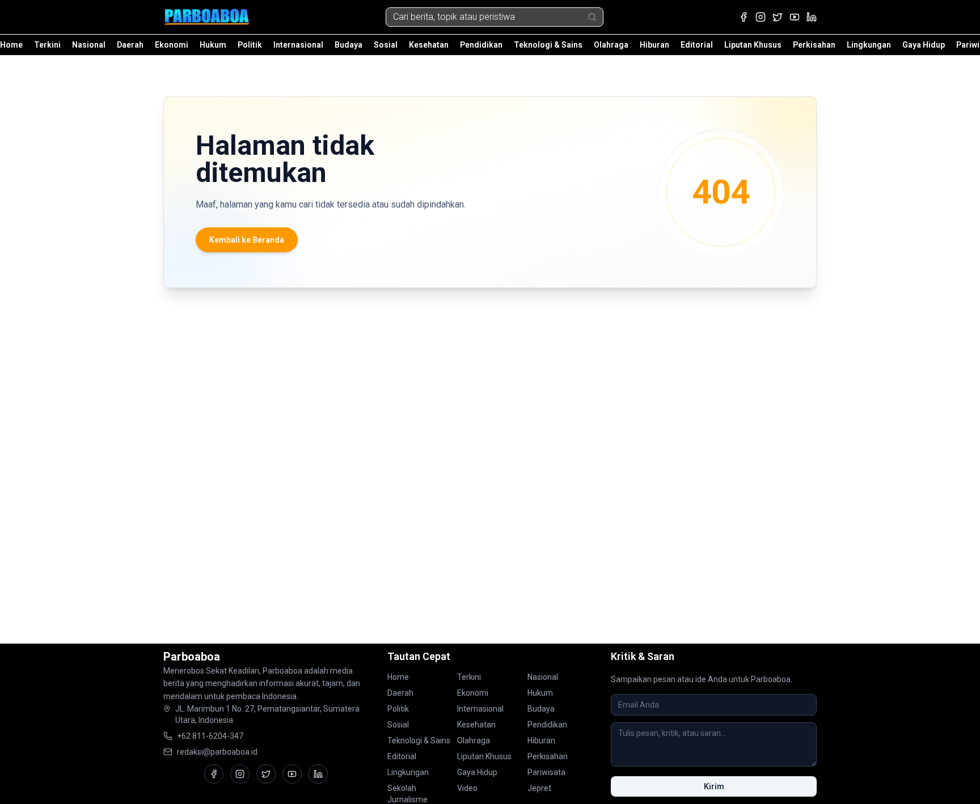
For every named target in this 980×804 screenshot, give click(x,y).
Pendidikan (481, 44)
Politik (250, 44)
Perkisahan (814, 44)
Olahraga (611, 44)
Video (467, 788)
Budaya (348, 44)
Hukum (213, 44)
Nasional (88, 44)
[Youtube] (794, 17)
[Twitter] (777, 17)
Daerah (130, 44)
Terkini (47, 44)
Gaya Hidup (923, 44)
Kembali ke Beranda (246, 239)
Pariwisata (546, 772)
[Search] (592, 17)
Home (11, 44)
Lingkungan (869, 44)
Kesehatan (429, 44)
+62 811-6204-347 (210, 735)
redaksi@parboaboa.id (217, 751)
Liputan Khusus (753, 44)
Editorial (697, 44)
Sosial (386, 44)
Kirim (714, 786)
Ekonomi (171, 44)
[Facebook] (743, 17)
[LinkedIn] (811, 17)
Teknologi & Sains (548, 44)
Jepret (539, 788)
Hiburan (654, 44)
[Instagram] (760, 17)
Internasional (298, 44)
